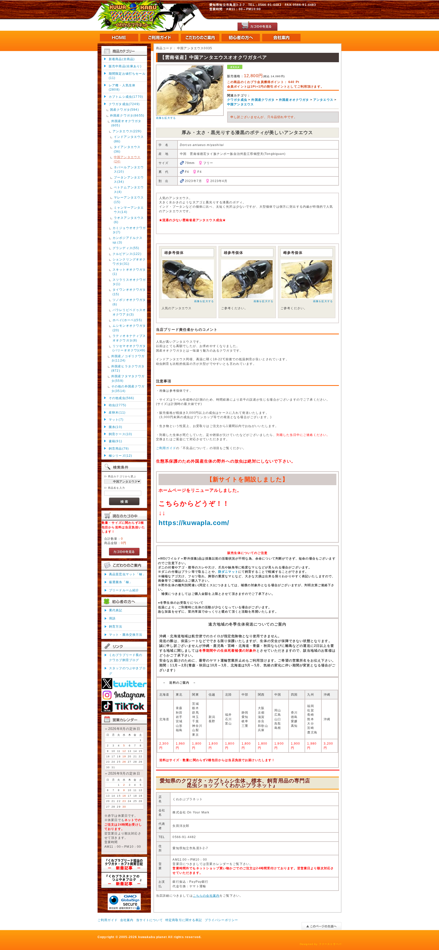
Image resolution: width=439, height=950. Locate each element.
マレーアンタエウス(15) (129, 199)
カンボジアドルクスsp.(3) (128, 240)
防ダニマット (228, 571)
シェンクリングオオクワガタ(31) (129, 261)
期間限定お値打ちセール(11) (127, 75)
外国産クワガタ (263, 99)
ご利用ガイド (166, 448)
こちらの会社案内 (206, 895)
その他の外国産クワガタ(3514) (128, 388)
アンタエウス (323, 99)
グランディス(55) (126, 248)
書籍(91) (115, 441)
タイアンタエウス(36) (127, 149)
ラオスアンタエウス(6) (129, 220)
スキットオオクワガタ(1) (129, 271)
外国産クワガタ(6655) (127, 115)
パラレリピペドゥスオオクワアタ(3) (129, 312)
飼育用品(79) (119, 448)
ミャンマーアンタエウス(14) (129, 210)
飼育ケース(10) (120, 434)
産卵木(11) (117, 412)
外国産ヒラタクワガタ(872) (128, 368)
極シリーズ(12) (120, 455)
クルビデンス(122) (127, 253)
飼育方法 (115, 626)
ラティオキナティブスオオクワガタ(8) (129, 338)
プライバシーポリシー (221, 920)
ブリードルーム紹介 (124, 590)
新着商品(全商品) (122, 59)
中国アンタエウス (240, 104)
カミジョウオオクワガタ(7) (129, 230)
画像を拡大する (166, 118)
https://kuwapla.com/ (194, 522)
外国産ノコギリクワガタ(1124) (128, 358)
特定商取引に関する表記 (183, 920)
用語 (112, 618)
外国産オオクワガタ (294, 99)
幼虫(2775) (117, 405)
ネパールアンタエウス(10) (129, 169)
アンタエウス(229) (127, 131)
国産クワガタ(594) (124, 109)
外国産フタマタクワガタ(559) (128, 378)
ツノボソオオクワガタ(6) (129, 302)
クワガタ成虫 (237, 99)
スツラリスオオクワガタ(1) (129, 282)
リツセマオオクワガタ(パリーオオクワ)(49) (129, 348)
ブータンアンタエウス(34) (129, 179)
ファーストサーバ (330, 944)
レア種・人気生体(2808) (122, 87)
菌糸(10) (115, 427)
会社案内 (127, 920)
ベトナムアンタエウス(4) (129, 189)
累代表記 (115, 610)
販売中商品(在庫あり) (125, 66)
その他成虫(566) (121, 398)
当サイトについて (149, 920)
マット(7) (116, 419)
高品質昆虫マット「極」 (127, 574)
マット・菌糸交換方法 (126, 634)
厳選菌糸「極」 (120, 582)
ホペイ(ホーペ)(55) (127, 320)
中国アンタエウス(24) (127, 159)
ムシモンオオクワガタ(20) (129, 328)
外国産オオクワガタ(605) (126, 123)
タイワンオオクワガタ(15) (129, 292)
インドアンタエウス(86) (129, 139)
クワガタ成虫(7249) (124, 104)
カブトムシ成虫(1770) (126, 96)
